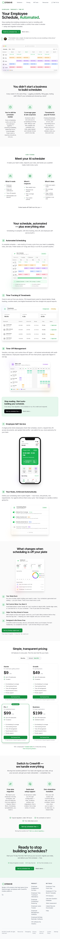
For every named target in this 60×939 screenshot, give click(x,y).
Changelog (28, 931)
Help (47, 910)
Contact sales (29, 746)
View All (36, 475)
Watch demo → (26, 31)
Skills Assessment (51, 903)
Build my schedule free (10, 32)
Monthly (23, 658)
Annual (34, 658)
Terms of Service (41, 932)
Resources (45, 2)
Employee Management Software (35, 912)
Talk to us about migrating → (37, 831)
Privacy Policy (34, 932)
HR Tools (35, 2)
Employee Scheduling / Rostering (35, 901)
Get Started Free (15, 697)
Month (13, 49)
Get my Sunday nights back (11, 630)
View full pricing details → (30, 748)
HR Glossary (49, 896)
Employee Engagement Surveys (35, 888)
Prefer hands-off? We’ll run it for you (29, 207)
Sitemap (56, 931)
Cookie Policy (49, 932)
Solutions (19, 2)
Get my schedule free (12, 411)
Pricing (28, 2)
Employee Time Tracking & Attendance (35, 894)
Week (10, 49)
